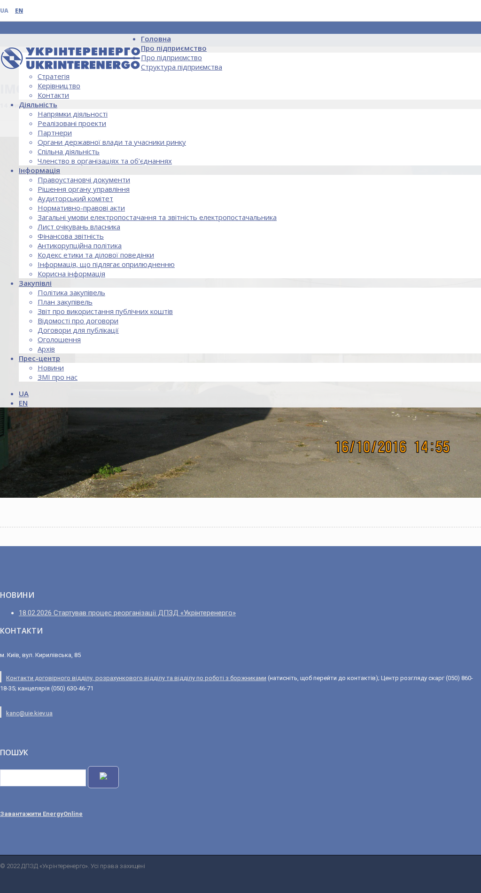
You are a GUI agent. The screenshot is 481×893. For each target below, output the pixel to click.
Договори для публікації (78, 330)
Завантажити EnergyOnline (41, 813)
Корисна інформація (71, 273)
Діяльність (38, 104)
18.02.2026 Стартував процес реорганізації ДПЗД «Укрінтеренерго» (127, 613)
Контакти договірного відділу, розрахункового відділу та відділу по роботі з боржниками (136, 678)
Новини (51, 367)
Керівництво (59, 85)
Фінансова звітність (71, 236)
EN (19, 11)
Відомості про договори (78, 320)
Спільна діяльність (69, 151)
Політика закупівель (71, 292)
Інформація (39, 170)
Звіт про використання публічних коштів (105, 311)
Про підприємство (174, 48)
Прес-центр (39, 358)
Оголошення (59, 339)
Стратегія (54, 76)
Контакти (53, 95)
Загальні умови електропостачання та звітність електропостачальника (157, 217)
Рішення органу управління (84, 189)
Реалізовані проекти (72, 123)
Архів (46, 348)
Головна (156, 38)
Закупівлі (35, 283)
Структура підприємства (181, 66)
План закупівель (65, 301)
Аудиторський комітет (75, 198)
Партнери (55, 132)
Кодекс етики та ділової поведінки (96, 254)
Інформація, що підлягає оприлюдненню (106, 264)
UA (4, 11)
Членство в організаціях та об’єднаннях (105, 160)
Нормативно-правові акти (81, 207)
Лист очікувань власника (79, 226)
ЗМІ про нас (58, 377)
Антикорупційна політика (80, 245)
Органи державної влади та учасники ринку (112, 142)
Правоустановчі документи (84, 179)
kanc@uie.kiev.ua (29, 713)
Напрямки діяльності (73, 113)
